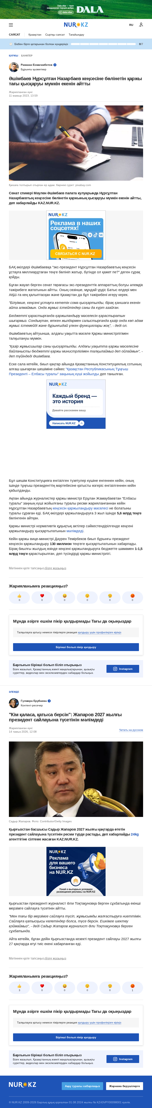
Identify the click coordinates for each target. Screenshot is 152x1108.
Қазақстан (34, 34)
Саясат (14, 34)
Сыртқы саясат (55, 34)
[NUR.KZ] (76, 25)
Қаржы (13, 55)
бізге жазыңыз (55, 568)
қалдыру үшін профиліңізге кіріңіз (99, 632)
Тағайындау (76, 34)
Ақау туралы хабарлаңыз (82, 1086)
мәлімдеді (74, 531)
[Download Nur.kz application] (76, 9)
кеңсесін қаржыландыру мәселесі (80, 508)
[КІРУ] (141, 25)
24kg (135, 834)
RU (131, 24)
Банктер (26, 55)
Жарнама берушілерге (124, 1086)
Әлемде (14, 692)
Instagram (125, 668)
